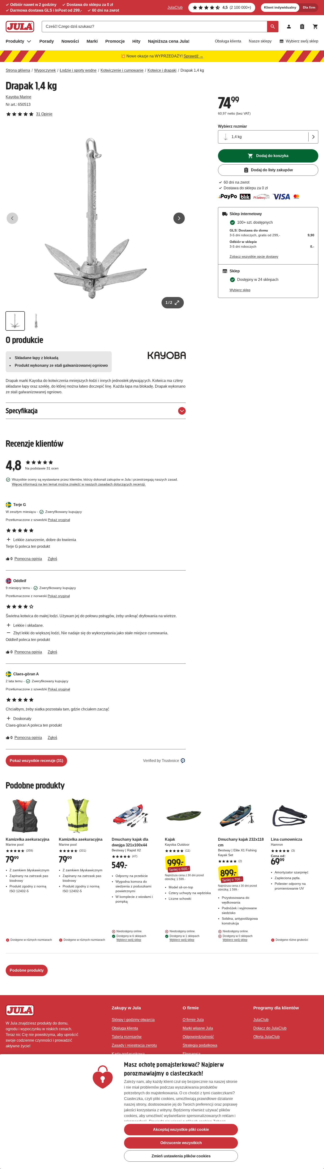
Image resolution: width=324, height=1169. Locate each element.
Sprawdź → (193, 56)
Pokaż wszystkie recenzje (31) (36, 761)
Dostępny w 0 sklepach (238, 938)
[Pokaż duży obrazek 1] (96, 218)
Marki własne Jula (198, 1028)
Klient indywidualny (280, 7)
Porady (46, 41)
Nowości (70, 41)
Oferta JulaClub (266, 1037)
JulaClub (175, 7)
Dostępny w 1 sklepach (184, 938)
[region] (162, 1111)
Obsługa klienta (228, 41)
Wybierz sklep (240, 290)
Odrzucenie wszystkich (181, 1143)
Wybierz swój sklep (302, 41)
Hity (136, 41)
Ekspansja (191, 1054)
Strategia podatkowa (200, 1045)
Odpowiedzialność (198, 1037)
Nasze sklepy (260, 41)
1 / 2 (169, 303)
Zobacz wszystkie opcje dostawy (254, 256)
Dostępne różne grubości (292, 940)
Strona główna (18, 70)
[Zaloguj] (289, 26)
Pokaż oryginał (59, 520)
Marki (92, 41)
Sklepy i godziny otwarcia (133, 1020)
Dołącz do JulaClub (270, 1028)
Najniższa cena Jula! (169, 41)
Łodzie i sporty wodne (78, 70)
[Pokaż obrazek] (15, 320)
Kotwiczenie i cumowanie (122, 70)
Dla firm (309, 7)
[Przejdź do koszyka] (315, 26)
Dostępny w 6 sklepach (131, 938)
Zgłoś (52, 559)
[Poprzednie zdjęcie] (12, 218)
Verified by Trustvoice (161, 761)
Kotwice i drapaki (162, 70)
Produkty (15, 41)
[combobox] (160, 26)
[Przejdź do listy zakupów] (302, 26)
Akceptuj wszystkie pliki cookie (181, 1129)
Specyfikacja (21, 410)
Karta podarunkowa (128, 1054)
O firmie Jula (193, 1020)
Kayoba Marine (18, 97)
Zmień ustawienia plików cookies (181, 1156)
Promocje (115, 41)
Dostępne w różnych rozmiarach (31, 940)
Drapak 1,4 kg (192, 70)
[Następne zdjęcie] (179, 218)
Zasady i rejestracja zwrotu (134, 1045)
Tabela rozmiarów (127, 1037)
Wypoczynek (45, 70)
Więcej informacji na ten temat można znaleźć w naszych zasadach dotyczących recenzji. (79, 484)
